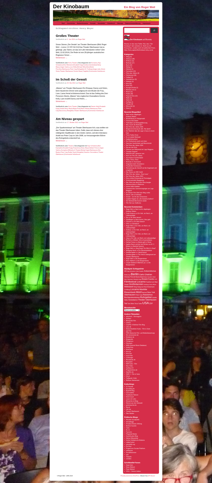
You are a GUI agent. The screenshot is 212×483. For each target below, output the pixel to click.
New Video (129, 366)
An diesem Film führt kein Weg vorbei (138, 192)
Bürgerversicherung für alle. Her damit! (138, 129)
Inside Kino (129, 347)
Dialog (128, 67)
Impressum (146, 23)
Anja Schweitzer (92, 146)
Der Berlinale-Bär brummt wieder (136, 201)
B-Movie (128, 61)
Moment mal (130, 90)
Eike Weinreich (68, 65)
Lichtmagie (129, 357)
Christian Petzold (129, 277)
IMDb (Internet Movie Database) (136, 345)
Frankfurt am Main (152, 282)
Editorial (128, 69)
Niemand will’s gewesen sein (135, 153)
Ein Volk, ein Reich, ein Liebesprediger (143, 238)
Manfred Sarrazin (138, 246)
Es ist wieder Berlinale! (133, 137)
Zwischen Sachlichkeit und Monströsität (138, 143)
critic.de (128, 327)
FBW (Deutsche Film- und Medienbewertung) (140, 333)
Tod (125, 303)
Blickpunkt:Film (131, 320)
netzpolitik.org (130, 444)
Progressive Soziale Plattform (135, 448)
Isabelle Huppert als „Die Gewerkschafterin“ (140, 199)
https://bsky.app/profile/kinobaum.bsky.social (138, 50)
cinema (128, 322)
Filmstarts (129, 343)
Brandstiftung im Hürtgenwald (135, 118)
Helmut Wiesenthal (132, 438)
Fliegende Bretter (131, 434)
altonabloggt (130, 422)
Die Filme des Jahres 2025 (134, 127)
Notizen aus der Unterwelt (134, 403)
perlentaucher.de (131, 405)
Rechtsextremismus (132, 297)
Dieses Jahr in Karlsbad (133, 194)
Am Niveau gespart (70, 119)
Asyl (129, 274)
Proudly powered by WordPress (130, 476)
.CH (132, 368)
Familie (85, 65)
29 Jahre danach (136, 217)
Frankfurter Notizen (132, 395)
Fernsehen (129, 71)
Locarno (135, 289)
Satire (128, 100)
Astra (126, 275)
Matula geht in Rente (144, 242)
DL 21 (128, 430)
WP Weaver (151, 476)
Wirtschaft (129, 106)
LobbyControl (130, 442)
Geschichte (71, 23)
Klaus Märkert (130, 261)
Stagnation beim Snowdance (135, 164)
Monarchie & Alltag (132, 401)
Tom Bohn (131, 303)
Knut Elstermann (149, 287)
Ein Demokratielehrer (145, 250)
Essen (145, 279)
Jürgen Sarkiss (65, 67)
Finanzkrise (76, 148)
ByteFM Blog (130, 390)
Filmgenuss (129, 341)
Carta (127, 428)
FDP (156, 279)
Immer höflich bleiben (133, 186)
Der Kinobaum (71, 6)
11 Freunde (129, 386)
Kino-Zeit (129, 353)
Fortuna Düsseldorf (132, 120)
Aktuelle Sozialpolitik (132, 419)
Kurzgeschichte (131, 87)
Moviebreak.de (130, 360)
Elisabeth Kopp (78, 65)
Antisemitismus (150, 271)
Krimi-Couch (130, 397)
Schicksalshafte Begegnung (135, 180)
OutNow (128, 368)
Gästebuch (111, 23)
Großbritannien (136, 284)
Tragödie (85, 71)
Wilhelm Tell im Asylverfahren (142, 240)
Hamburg (146, 284)
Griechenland (92, 65)
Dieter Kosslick (148, 277)
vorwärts (128, 459)
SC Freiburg (88, 69)
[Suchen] (154, 30)
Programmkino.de (131, 370)
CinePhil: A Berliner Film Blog (135, 325)
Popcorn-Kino (130, 96)
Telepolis (129, 457)
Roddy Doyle (72, 152)
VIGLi (128, 223)
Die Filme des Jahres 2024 (134, 145)
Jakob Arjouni (142, 252)
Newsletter (101, 23)
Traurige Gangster (131, 151)
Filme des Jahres (131, 73)
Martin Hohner (84, 108)
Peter (128, 469)
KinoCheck (129, 349)
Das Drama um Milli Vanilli (134, 172)
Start (63, 23)
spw (127, 454)
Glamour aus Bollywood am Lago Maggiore (139, 149)
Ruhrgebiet (80, 69)
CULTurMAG (130, 393)
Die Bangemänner (141, 258)
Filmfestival (129, 75)
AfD (125, 271)
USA (145, 303)
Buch (127, 65)
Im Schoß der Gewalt (71, 79)
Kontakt (93, 23)
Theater (74, 63)
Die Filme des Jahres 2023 (134, 176)
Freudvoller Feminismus (133, 166)
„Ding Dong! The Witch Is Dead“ (145, 248)
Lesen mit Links (131, 399)
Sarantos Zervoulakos (91, 152)
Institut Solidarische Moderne (135, 440)
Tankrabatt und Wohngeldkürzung (136, 123)
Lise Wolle (73, 67)
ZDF (151, 303)
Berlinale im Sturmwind (133, 162)
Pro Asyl (128, 446)
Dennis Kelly (95, 106)
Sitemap (120, 23)
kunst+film (129, 355)
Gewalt (62, 108)
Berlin (135, 274)
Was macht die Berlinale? (134, 125)
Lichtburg (127, 289)
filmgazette (129, 339)
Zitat (127, 108)
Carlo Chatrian (145, 274)
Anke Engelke (140, 271)
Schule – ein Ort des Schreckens (136, 197)
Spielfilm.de (129, 372)
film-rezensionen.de (132, 335)
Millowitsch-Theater (74, 150)
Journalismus (130, 79)
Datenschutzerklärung (132, 23)
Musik (128, 91)
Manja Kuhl (76, 108)
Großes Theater (67, 35)
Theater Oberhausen (66, 71)
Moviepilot (129, 362)
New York (151, 292)
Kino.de (128, 351)
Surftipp (128, 102)
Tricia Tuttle (138, 303)
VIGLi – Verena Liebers (133, 471)
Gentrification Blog (132, 436)
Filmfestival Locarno (135, 281)
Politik (128, 94)
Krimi (70, 63)
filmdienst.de (130, 337)
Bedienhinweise (82, 23)
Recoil (128, 407)
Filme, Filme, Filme (132, 160)
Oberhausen (66, 69)
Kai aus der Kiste (131, 147)
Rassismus (62, 110)
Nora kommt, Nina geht (143, 219)
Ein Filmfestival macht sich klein (136, 141)
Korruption (64, 150)
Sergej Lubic (97, 69)
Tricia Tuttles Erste (132, 135)
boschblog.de (130, 389)
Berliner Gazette (131, 426)
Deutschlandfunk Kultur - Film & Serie (138, 329)
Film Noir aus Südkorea (133, 203)
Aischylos (94, 63)
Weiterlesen (61, 58)
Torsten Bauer (77, 71)
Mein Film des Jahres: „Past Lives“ (137, 174)
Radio (128, 98)
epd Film (129, 331)
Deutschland (140, 277)
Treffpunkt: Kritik (131, 378)
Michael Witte (81, 67)
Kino (127, 83)
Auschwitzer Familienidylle (134, 158)
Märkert (132, 469)
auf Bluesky (141, 39)
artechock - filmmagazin (133, 316)
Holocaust (128, 287)
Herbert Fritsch (94, 148)
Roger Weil (81, 39)
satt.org (128, 409)
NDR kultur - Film (131, 364)
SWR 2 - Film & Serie (133, 374)
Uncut (128, 376)
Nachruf (144, 292)
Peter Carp (73, 69)
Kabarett (128, 81)
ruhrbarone (129, 450)
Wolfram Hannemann (132, 380)
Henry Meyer (68, 108)
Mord (88, 67)
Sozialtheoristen (131, 452)
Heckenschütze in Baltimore (135, 184)
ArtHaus (128, 318)
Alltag (128, 57)
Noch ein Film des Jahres (134, 155)
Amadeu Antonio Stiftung (134, 424)
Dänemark (130, 279)
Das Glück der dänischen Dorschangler (138, 182)
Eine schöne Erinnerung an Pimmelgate (138, 178)
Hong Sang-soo (138, 287)
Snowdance (133, 300)
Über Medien (130, 413)
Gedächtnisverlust (132, 139)
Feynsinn (129, 432)
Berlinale (129, 63)
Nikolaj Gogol (85, 150)
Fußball (128, 77)
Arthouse (129, 59)
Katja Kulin (129, 465)
